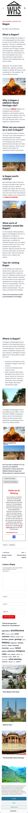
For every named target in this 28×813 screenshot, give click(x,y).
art (3, 634)
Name (5, 596)
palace (4, 651)
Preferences (14, 807)
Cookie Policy (13, 810)
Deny (14, 803)
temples (10, 656)
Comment (6, 571)
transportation (5, 659)
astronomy (7, 634)
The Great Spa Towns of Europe (13, 758)
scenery (13, 654)
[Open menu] (3, 8)
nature (18, 648)
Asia (3, 21)
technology (5, 656)
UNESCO (13, 109)
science (18, 654)
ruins (4, 654)
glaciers (24, 639)
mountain (5, 648)
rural (8, 654)
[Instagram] (14, 536)
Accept (14, 798)
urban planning (15, 659)
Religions (12, 544)
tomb (14, 656)
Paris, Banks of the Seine (11, 692)
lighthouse (4, 645)
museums (12, 648)
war (14, 661)
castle (16, 634)
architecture (17, 630)
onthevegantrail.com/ (12, 532)
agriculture (6, 631)
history (5, 544)
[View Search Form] (24, 8)
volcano (10, 661)
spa (21, 654)
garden (11, 639)
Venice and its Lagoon (21, 555)
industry (20, 643)
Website (5, 611)
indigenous (13, 643)
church (12, 636)
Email (5, 604)
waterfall (18, 661)
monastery (15, 645)
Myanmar (8, 21)
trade (18, 656)
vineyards (5, 661)
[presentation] (14, 677)
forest (21, 636)
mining (10, 645)
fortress (5, 639)
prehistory (11, 651)
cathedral (5, 636)
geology (18, 639)
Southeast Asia (16, 21)
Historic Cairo (7, 725)
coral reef (17, 636)
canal (11, 634)
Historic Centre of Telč (7, 555)
